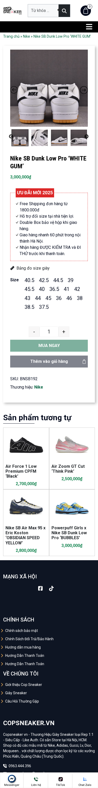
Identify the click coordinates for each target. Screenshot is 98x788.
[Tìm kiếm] (64, 10)
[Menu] (89, 26)
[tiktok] (51, 588)
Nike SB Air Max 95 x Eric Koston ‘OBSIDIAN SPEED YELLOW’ (25, 535)
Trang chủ (11, 36)
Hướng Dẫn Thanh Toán (24, 655)
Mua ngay (49, 345)
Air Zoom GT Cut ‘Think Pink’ (68, 469)
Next (86, 136)
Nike (26, 36)
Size (14, 279)
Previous (11, 136)
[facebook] (40, 588)
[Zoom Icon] (49, 88)
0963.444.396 (19, 766)
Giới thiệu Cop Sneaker (23, 685)
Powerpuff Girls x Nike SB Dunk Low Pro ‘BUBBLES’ (69, 532)
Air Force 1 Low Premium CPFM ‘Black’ (21, 471)
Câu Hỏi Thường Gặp (22, 701)
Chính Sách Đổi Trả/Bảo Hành (29, 639)
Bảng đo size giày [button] (33, 268)
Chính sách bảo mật (21, 631)
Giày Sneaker (16, 693)
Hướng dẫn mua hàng (23, 647)
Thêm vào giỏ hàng (49, 361)
